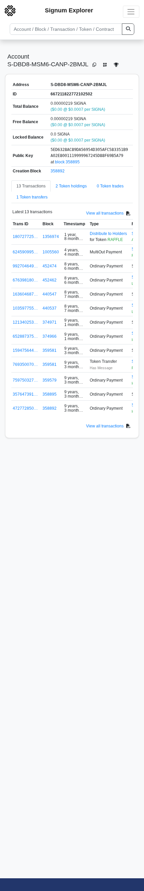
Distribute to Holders (108, 233)
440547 (50, 294)
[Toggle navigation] (131, 11)
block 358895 (67, 162)
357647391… (25, 394)
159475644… (25, 350)
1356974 (51, 236)
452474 (50, 266)
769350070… (25, 364)
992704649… (25, 266)
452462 (50, 280)
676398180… (25, 280)
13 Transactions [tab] (31, 186)
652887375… (25, 336)
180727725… (25, 236)
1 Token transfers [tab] (32, 197)
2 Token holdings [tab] (71, 186)
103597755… (25, 308)
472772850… (25, 408)
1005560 (51, 252)
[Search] (128, 29)
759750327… (25, 380)
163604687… (25, 294)
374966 (50, 336)
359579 (50, 380)
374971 (50, 322)
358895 (50, 394)
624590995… (25, 252)
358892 (58, 171)
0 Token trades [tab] (110, 186)
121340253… (25, 322)
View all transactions (105, 213)
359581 (50, 350)
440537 (50, 308)
